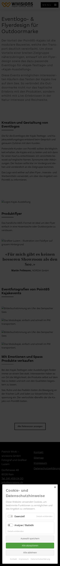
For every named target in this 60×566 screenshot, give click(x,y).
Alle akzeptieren (30, 545)
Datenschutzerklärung (40, 559)
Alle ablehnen (30, 552)
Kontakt (13, 559)
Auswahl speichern (30, 538)
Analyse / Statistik (24, 525)
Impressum (24, 559)
